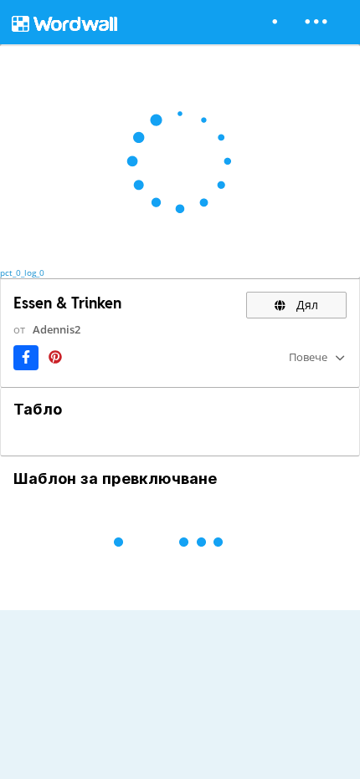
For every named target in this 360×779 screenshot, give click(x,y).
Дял (305, 305)
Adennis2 (56, 329)
